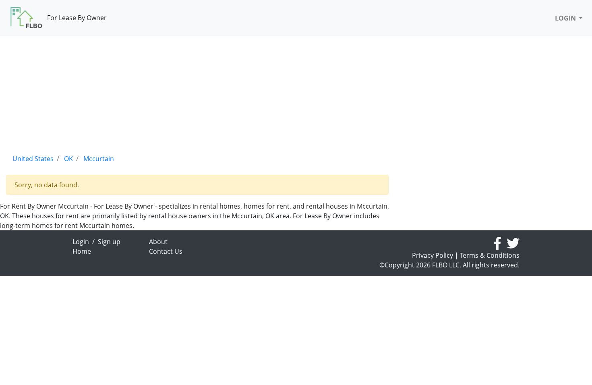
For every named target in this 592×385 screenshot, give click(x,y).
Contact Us (165, 251)
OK (68, 158)
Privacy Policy (432, 255)
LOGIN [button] (566, 18)
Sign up (109, 241)
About (158, 241)
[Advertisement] (197, 92)
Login (80, 241)
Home (81, 251)
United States (33, 158)
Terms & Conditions (490, 255)
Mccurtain (98, 158)
